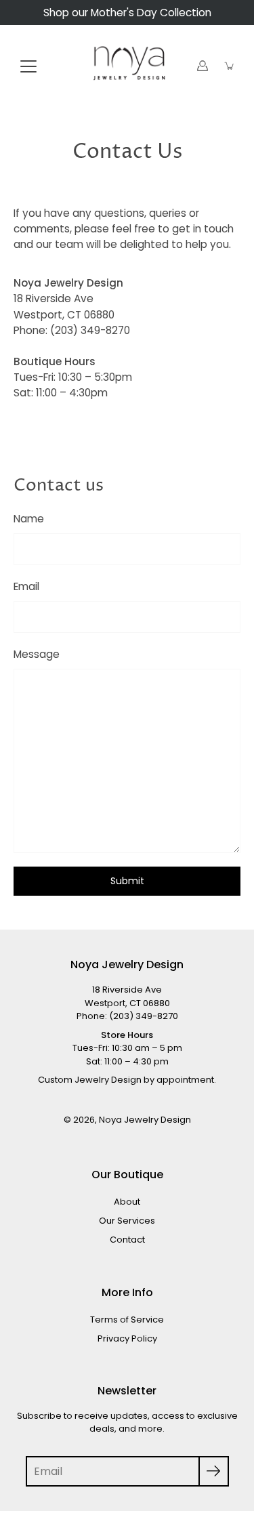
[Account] (202, 66)
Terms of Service (127, 1319)
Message (37, 654)
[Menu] (28, 66)
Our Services (127, 1220)
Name (29, 519)
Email (26, 586)
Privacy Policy (127, 1338)
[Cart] (229, 66)
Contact (127, 1239)
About (127, 1201)
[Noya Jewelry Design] (127, 66)
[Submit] (213, 1471)
